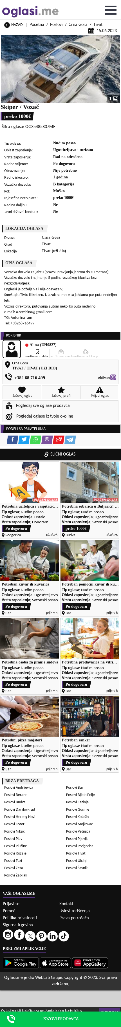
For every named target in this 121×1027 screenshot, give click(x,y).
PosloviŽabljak (15, 875)
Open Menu (110, 10)
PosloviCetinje (77, 802)
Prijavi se (11, 904)
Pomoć (9, 911)
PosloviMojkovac (79, 824)
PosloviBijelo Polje (80, 795)
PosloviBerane (15, 795)
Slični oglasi (63, 454)
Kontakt (66, 904)
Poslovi (56, 25)
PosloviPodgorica (79, 846)
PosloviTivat (76, 853)
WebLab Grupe (48, 978)
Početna (37, 25)
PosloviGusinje (77, 810)
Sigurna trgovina (18, 925)
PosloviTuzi (13, 861)
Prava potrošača (74, 918)
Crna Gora (78, 25)
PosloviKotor (14, 824)
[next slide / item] (116, 69)
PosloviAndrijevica (18, 788)
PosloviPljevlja (77, 839)
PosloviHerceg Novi (19, 817)
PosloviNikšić (14, 831)
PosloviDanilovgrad (19, 810)
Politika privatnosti (20, 918)
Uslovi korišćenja (74, 911)
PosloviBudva (15, 802)
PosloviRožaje (15, 853)
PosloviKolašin (77, 817)
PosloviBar (74, 788)
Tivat (97, 25)
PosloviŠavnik (77, 868)
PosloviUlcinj (76, 861)
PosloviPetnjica (78, 831)
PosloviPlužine (15, 846)
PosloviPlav (13, 839)
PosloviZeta (13, 868)
